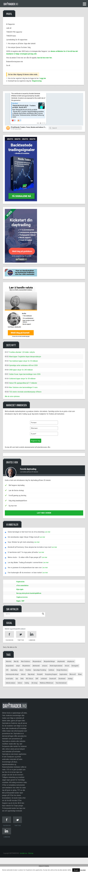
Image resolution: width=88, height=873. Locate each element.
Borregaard (75, 666)
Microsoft (73, 674)
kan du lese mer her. (44, 58)
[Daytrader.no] (14, 707)
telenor (20, 683)
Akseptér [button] (76, 870)
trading (27, 683)
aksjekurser (70, 661)
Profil (9, 13)
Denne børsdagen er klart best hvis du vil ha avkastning (26, 532)
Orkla (22, 678)
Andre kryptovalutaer (56, 666)
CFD (7, 670)
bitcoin (67, 666)
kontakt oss (23, 853)
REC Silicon (29, 678)
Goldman (51, 670)
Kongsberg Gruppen (51, 674)
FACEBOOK (9, 640)
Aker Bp (16, 661)
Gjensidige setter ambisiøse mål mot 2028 (23, 365)
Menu (84, 4)
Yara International (61, 683)
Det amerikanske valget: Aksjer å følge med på (23, 537)
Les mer (83, 870)
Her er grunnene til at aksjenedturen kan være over (25, 568)
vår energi (34, 683)
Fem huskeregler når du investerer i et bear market (25, 573)
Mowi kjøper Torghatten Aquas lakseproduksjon (25, 357)
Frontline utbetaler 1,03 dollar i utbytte (22, 352)
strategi (70, 678)
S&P (37, 678)
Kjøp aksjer (31, 674)
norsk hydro (9, 678)
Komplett (40, 674)
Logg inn (42, 78)
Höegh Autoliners (62, 670)
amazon (44, 666)
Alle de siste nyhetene (12, 396)
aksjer (18, 666)
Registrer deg (35, 441)
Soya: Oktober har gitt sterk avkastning (21, 542)
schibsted (44, 678)
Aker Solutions (25, 661)
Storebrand (61, 678)
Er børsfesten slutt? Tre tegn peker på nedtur (23, 552)
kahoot (23, 674)
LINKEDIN (32, 640)
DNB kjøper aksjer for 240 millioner (21, 370)
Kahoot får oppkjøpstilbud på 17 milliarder (23, 383)
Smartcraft (52, 678)
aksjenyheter (10, 666)
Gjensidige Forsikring (39, 670)
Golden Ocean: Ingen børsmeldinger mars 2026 (24, 374)
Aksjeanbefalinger (49, 661)
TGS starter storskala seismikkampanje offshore (25, 392)
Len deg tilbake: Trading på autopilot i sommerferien (25, 562)
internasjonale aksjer (12, 674)
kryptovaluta (63, 674)
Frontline (28, 670)
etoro (21, 670)
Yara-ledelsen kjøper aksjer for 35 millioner (23, 361)
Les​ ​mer (47, 532)
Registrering (37, 81)
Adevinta (8, 661)
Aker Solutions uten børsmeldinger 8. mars (23, 387)
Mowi (80, 674)
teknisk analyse (10, 683)
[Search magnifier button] (43, 613)
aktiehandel (36, 666)
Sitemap (30, 853)
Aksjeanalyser (37, 661)
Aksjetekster (26, 666)
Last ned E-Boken (44, 513)
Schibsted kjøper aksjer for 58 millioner (22, 379)
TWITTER (20, 640)
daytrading (14, 670)
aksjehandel (61, 661)
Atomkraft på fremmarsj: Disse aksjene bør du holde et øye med (29, 547)
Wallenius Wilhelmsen (46, 683)
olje (17, 678)
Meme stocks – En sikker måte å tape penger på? (24, 557)
